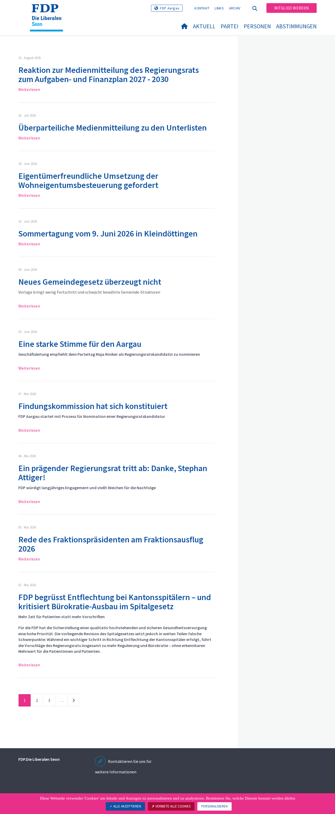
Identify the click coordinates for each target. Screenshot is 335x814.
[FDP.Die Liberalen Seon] (48, 10)
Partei (229, 26)
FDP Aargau (169, 8)
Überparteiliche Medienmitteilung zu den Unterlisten (112, 127)
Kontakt (201, 8)
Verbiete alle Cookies (173, 806)
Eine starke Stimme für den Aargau (79, 344)
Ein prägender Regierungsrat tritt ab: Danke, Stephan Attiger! (112, 473)
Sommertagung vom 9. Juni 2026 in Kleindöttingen (108, 233)
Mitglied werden (291, 8)
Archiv (235, 8)
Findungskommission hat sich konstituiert (93, 406)
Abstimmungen (296, 26)
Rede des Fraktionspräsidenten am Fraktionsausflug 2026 (110, 544)
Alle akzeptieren (127, 806)
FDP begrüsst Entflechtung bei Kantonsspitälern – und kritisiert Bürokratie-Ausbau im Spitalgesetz (114, 602)
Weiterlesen (29, 89)
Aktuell (204, 26)
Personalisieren (214, 806)
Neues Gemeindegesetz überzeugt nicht (89, 282)
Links (219, 8)
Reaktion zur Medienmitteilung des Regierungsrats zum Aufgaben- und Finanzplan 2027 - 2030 (108, 74)
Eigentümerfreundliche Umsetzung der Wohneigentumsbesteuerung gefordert (88, 180)
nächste (74, 701)
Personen (257, 26)
